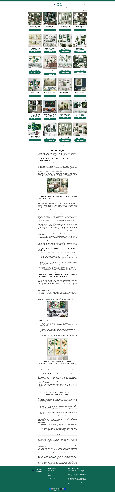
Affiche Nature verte (35, 69)
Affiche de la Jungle (35, 92)
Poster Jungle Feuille (80, 114)
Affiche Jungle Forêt (80, 26)
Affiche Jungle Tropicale (35, 26)
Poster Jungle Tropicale (80, 137)
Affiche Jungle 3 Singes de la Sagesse (50, 115)
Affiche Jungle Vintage (80, 92)
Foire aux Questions (51, 472)
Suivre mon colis (51, 470)
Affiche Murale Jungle (65, 137)
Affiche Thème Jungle (50, 48)
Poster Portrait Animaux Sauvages (35, 115)
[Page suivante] (64, 146)
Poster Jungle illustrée (80, 69)
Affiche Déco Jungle (50, 26)
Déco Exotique (59, 490)
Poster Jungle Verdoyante (50, 92)
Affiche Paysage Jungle (65, 48)
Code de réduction (51, 478)
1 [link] (51, 145)
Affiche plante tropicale (65, 69)
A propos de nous (51, 476)
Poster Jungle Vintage (65, 114)
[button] (29, 4)
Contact (49, 473)
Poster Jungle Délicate (65, 92)
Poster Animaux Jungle (35, 48)
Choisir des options (35, 29)
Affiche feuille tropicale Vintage (50, 70)
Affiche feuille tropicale (35, 136)
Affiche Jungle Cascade (65, 26)
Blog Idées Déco (51, 475)
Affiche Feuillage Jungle (50, 137)
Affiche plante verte (80, 48)
